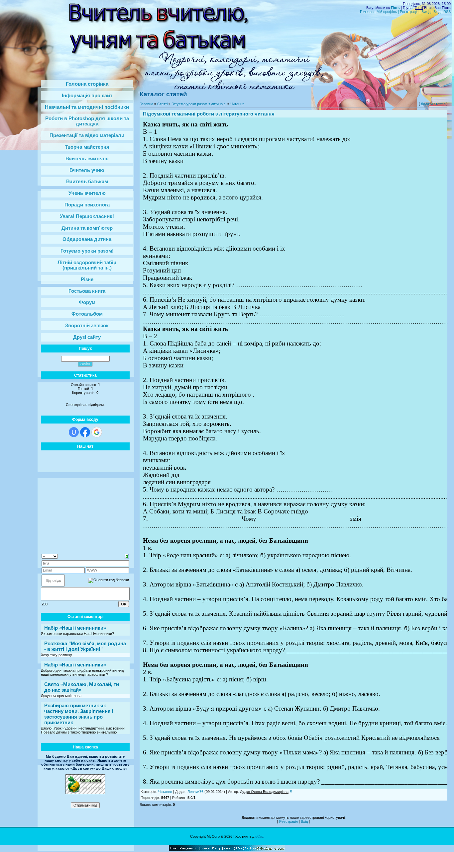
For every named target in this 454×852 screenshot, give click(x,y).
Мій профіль (387, 12)
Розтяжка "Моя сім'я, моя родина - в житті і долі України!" (85, 646)
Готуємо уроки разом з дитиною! (198, 104)
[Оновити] (127, 556)
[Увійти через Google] (96, 432)
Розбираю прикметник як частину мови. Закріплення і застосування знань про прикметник (78, 714)
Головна (367, 12)
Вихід (425, 12)
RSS (447, 12)
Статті (162, 104)
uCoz (259, 836)
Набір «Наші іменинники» (75, 628)
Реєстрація (409, 12)
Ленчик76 (195, 792)
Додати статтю (433, 104)
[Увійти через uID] (74, 432)
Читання (237, 104)
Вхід (436, 12)
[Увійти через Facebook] (85, 432)
